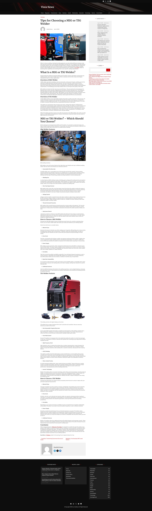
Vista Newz (47, 7)
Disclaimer (68, 476)
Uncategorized (93, 497)
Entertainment (93, 478)
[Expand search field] (109, 13)
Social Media (93, 493)
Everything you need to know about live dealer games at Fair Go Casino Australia (103, 42)
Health (91, 485)
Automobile (92, 468)
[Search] (108, 70)
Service (92, 491)
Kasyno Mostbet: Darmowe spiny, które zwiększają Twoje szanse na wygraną (103, 26)
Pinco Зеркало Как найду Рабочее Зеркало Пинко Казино (102, 34)
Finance (92, 480)
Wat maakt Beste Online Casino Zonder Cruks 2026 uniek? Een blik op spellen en (103, 50)
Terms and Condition (70, 478)
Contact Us (68, 472)
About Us (68, 470)
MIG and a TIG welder (57, 427)
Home (42, 13)
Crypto (91, 474)
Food (91, 482)
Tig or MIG (76, 67)
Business (92, 472)
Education (92, 476)
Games (91, 483)
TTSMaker (48, 435)
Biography (92, 470)
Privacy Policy (69, 474)
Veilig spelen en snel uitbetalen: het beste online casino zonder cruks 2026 (102, 58)
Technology (42, 17)
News (91, 487)
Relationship (93, 489)
